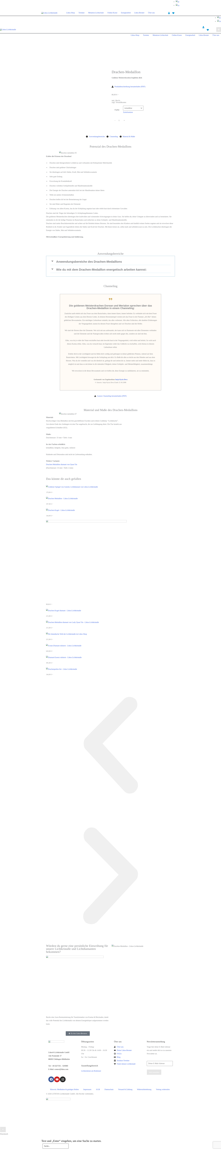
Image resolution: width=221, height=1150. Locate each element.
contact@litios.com (61, 1069)
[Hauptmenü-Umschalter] (218, 29)
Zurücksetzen (128, 112)
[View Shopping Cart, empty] (178, 12)
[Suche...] (56, 1146)
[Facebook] (51, 1079)
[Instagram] (63, 1079)
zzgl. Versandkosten (119, 102)
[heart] (173, 13)
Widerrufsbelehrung (144, 1089)
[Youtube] (57, 1079)
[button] (110, 261)
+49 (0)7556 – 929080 (60, 1066)
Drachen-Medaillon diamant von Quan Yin (61, 464)
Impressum (87, 1089)
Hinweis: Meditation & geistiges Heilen (64, 1089)
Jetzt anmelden (154, 1072)
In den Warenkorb (127, 125)
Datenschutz (109, 1089)
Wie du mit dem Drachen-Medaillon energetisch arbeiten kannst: (101, 269)
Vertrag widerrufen (163, 1089)
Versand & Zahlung (125, 1089)
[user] (169, 13)
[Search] (71, 1146)
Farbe (117, 110)
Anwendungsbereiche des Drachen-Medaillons (89, 261)
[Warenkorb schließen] (3, 1129)
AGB (98, 1089)
